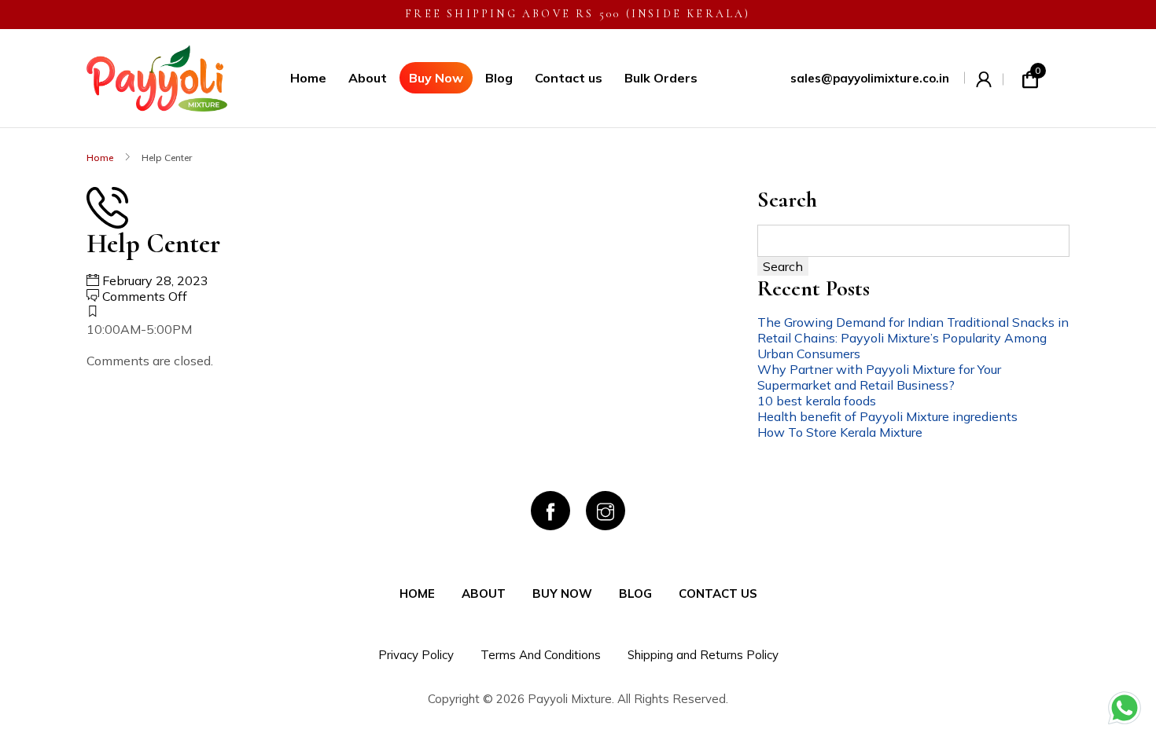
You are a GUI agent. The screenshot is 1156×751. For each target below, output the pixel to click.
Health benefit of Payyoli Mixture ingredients (887, 416)
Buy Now (436, 78)
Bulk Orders (661, 78)
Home (308, 78)
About (367, 78)
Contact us (568, 78)
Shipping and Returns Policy (703, 654)
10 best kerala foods (816, 400)
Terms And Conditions (540, 654)
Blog (499, 78)
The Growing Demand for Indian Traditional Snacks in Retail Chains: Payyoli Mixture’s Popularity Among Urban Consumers (913, 337)
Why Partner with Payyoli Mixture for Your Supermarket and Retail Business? (879, 377)
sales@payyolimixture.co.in (869, 78)
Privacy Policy (416, 654)
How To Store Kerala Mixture (839, 432)
